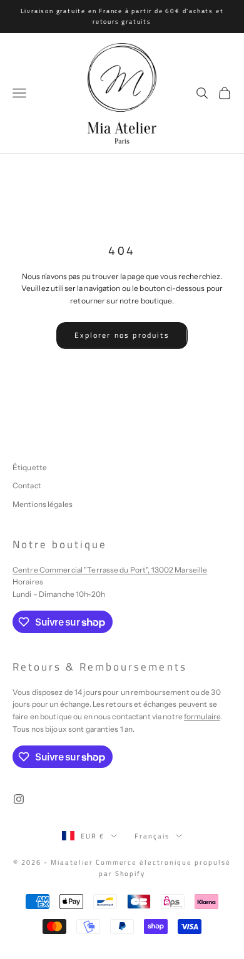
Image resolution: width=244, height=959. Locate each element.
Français (152, 836)
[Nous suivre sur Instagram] (19, 799)
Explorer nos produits (121, 335)
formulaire (202, 716)
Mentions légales (43, 504)
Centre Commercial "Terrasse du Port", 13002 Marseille (110, 569)
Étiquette (30, 467)
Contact (27, 485)
